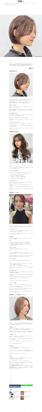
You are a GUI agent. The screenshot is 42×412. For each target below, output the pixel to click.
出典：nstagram (11, 321)
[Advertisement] (21, 10)
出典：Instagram (11, 97)
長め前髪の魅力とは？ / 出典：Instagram (38, 56)
